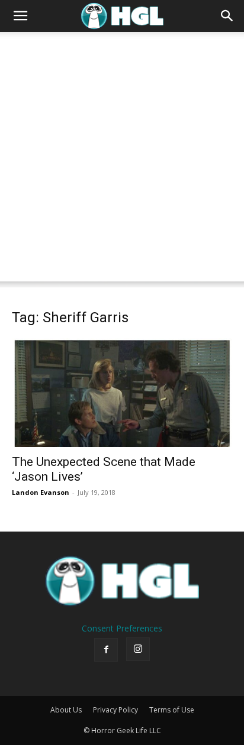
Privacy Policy (115, 710)
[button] (20, 16)
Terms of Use (171, 710)
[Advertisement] (122, 159)
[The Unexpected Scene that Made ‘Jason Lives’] (122, 392)
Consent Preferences (122, 628)
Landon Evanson (40, 492)
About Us (66, 710)
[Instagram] (138, 649)
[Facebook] (106, 650)
